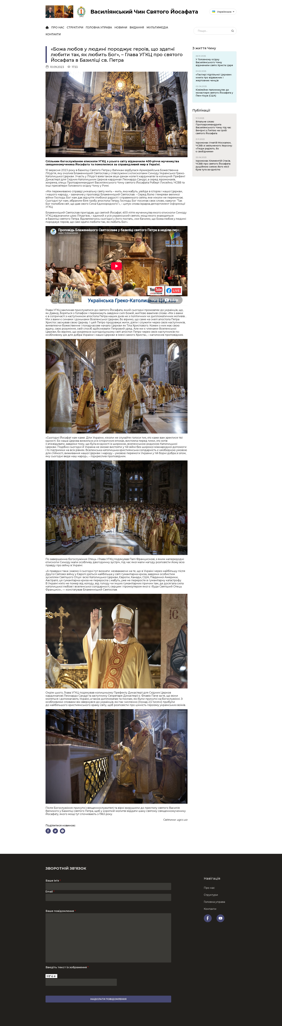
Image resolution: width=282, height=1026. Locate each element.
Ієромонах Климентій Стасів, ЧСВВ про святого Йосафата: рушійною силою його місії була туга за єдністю (213, 165)
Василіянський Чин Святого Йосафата (144, 11)
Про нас (57, 27)
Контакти (53, 34)
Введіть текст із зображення (67, 967)
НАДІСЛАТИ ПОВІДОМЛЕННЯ (108, 999)
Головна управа (99, 27)
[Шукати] (232, 31)
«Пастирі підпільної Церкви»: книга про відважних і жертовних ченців (214, 77)
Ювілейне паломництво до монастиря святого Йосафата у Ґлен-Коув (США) (214, 92)
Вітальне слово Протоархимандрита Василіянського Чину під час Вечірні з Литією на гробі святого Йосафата (213, 127)
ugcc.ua (182, 819)
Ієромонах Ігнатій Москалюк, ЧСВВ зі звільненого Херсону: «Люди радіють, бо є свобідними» (214, 147)
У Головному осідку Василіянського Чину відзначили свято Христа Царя (214, 62)
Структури (75, 27)
